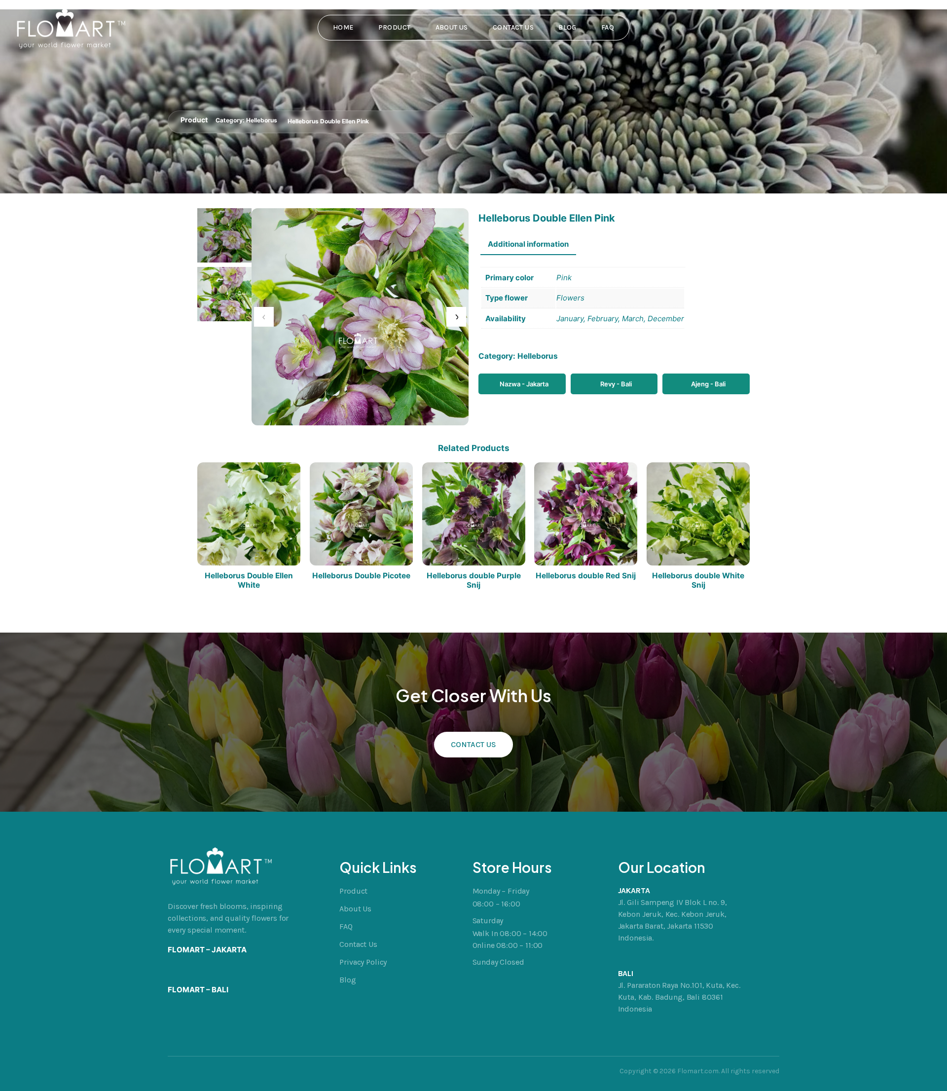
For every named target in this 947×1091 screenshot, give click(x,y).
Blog (567, 27)
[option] (224, 294)
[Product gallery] (360, 316)
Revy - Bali (616, 384)
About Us (452, 27)
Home (343, 27)
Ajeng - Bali (708, 384)
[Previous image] (264, 317)
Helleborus (261, 120)
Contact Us (513, 27)
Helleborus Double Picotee (361, 575)
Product (394, 27)
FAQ (607, 27)
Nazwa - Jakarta (524, 384)
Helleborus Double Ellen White (249, 580)
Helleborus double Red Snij (586, 575)
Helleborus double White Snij (698, 580)
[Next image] (456, 317)
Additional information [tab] (528, 244)
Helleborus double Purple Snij (474, 580)
